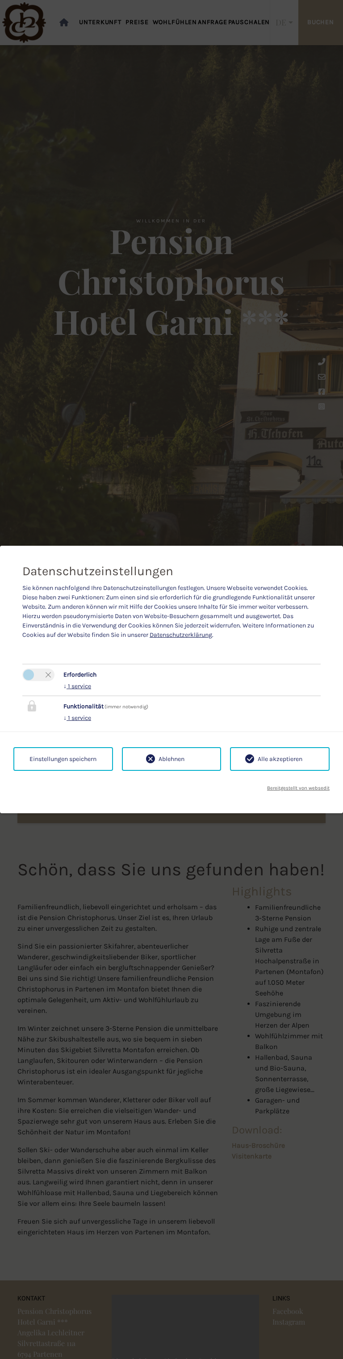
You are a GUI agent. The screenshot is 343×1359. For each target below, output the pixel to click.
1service (77, 686)
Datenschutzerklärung (181, 635)
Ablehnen (171, 759)
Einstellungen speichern (62, 759)
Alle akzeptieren (280, 759)
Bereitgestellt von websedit (298, 788)
